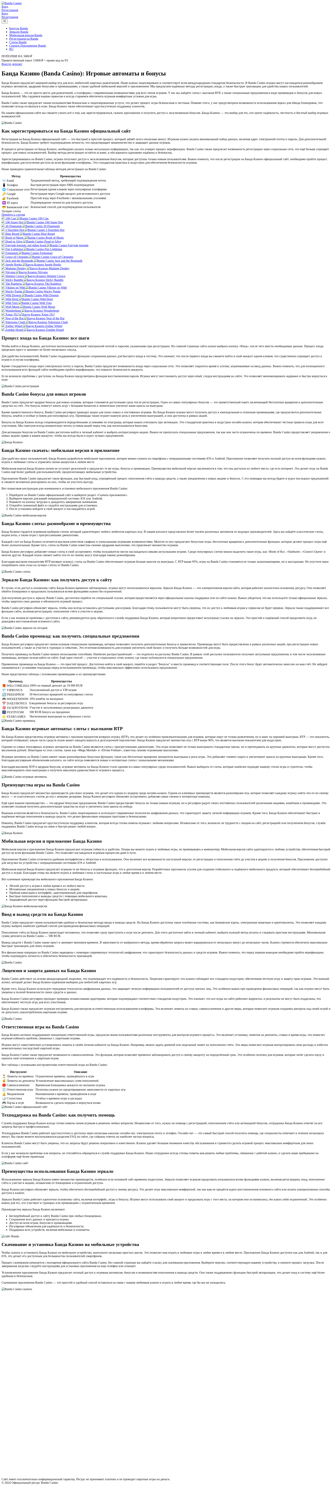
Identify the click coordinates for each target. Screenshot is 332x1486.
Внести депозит (12, 64)
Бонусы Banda (18, 28)
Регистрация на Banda (23, 38)
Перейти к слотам (13, 214)
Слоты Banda (18, 42)
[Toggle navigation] (5, 21)
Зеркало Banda (18, 31)
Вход (5, 6)
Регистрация (10, 10)
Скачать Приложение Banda (27, 45)
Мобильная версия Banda (25, 35)
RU (11, 49)
